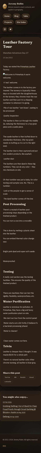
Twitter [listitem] (7, 377)
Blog (16, 16)
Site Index (21, 22)
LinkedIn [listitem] (8, 382)
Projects (8, 22)
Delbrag (11, 416)
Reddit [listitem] (23, 377)
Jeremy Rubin (15, 3)
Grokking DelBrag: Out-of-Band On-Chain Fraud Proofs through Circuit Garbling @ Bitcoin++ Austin (20, 409)
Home (7, 16)
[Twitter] (10, 29)
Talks (25, 16)
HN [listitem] (15, 377)
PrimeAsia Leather (27, 66)
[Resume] (5, 29)
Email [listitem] (31, 377)
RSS (4, 446)
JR (5, 6)
